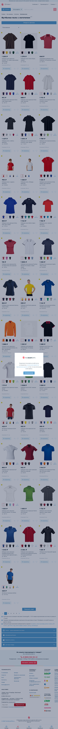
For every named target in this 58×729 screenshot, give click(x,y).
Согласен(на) (29, 373)
